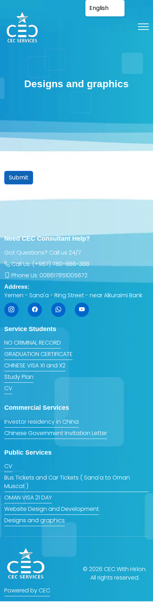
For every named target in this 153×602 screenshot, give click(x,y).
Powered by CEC (27, 590)
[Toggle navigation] (143, 27)
